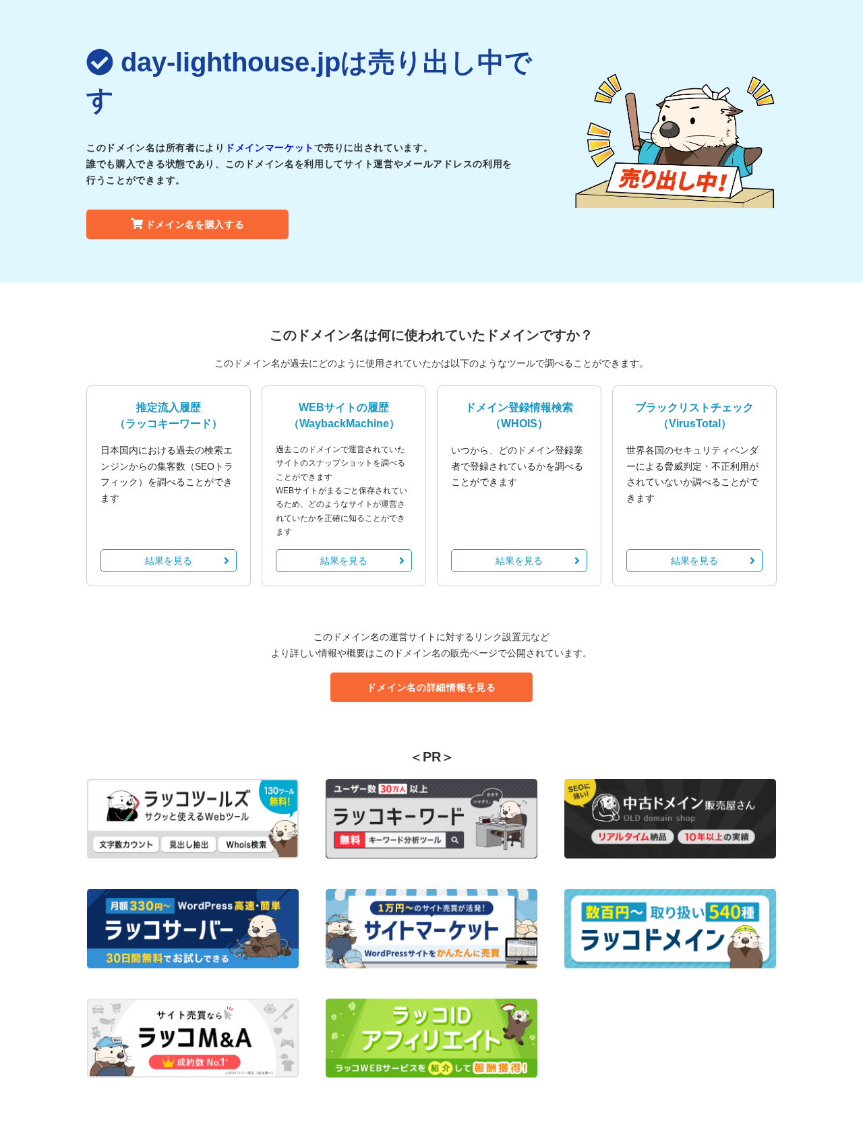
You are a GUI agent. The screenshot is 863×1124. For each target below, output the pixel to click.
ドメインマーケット (269, 147)
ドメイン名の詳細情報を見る (431, 687)
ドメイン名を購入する (195, 224)
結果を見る (168, 560)
